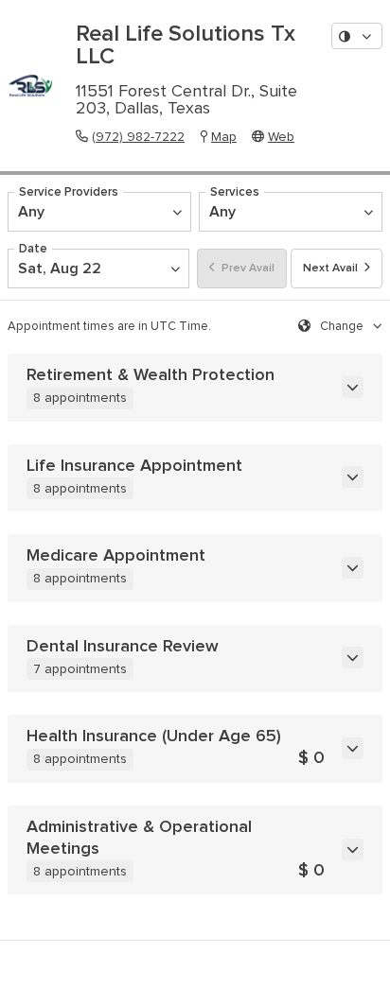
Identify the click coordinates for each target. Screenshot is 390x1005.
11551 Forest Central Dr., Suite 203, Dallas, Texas (186, 100)
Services (234, 192)
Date (33, 249)
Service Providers (68, 192)
